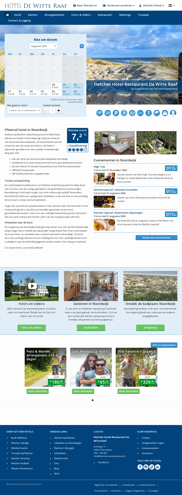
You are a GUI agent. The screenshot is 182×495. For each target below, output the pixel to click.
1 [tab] (92, 400)
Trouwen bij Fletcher (22, 453)
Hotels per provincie (119, 5)
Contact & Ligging (19, 20)
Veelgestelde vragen (153, 443)
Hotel (17, 14)
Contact (146, 437)
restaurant (10, 209)
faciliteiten (49, 196)
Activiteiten (60, 453)
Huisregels (153, 490)
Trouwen (143, 14)
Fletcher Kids (61, 458)
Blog (56, 468)
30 (77, 86)
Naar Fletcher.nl (87, 5)
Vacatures (103, 462)
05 (66, 92)
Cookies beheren (147, 484)
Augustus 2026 (39, 46)
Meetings (125, 14)
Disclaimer (116, 490)
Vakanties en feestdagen (68, 443)
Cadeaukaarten (150, 448)
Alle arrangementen (164, 345)
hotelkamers (30, 185)
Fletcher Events (19, 448)
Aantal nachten (51, 105)
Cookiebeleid (128, 484)
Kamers (33, 14)
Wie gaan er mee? (17, 105)
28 (55, 86)
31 (11, 92)
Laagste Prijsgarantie (135, 490)
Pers (56, 463)
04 (55, 92)
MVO (56, 473)
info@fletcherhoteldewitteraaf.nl (110, 456)
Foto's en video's (32, 327)
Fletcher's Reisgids (64, 448)
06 (77, 92)
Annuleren (147, 453)
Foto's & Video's (81, 14)
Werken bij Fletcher (64, 437)
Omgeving (150, 327)
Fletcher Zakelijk (20, 443)
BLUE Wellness (19, 437)
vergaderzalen (62, 216)
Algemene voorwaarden (106, 484)
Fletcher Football (20, 463)
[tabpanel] (45, 372)
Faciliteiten (91, 327)
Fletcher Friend (152, 5)
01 (22, 92)
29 (66, 86)
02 (33, 92)
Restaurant (105, 14)
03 (44, 92)
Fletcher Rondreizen (22, 468)
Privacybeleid (101, 490)
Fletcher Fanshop (20, 458)
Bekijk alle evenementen (156, 237)
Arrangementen (54, 14)
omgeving (13, 227)
